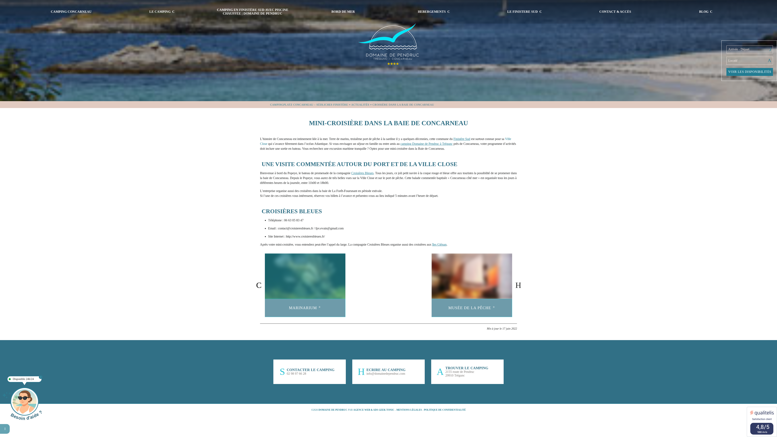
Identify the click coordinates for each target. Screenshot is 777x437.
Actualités (360, 104)
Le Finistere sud (522, 11)
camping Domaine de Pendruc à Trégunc (426, 143)
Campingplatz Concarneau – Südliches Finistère (309, 104)
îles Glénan (439, 244)
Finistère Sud (461, 139)
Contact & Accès (615, 11)
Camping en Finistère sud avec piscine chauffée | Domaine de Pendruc (252, 11)
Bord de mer (343, 11)
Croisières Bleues (362, 173)
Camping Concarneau (71, 11)
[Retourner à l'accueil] (388, 43)
